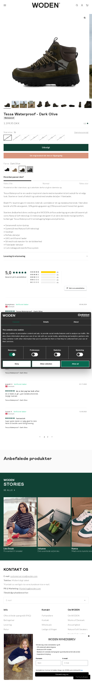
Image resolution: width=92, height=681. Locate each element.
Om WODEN (74, 615)
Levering (8, 625)
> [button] (52, 437)
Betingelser (9, 620)
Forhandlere (47, 615)
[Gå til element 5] (39, 105)
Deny (17, 364)
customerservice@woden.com (23, 576)
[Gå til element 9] (71, 105)
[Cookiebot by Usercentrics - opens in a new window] (79, 315)
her (82, 670)
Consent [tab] (16, 322)
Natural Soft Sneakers (78, 629)
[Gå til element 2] (15, 105)
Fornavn (39, 658)
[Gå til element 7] (55, 105)
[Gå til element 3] (23, 105)
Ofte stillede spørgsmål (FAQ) (17, 615)
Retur (6, 629)
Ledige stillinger (49, 629)
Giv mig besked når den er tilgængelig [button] (46, 155)
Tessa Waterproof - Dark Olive (16, 373)
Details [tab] (46, 322)
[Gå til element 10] (79, 105)
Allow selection (46, 364)
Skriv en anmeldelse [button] (76, 288)
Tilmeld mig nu (61, 674)
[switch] (35, 354)
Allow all (75, 364)
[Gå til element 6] (47, 105)
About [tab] (76, 322)
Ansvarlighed (74, 625)
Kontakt (45, 620)
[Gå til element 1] (7, 105)
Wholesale (47, 625)
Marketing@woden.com (30, 588)
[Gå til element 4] (31, 105)
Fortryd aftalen (82, 677)
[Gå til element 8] (63, 105)
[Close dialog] (89, 636)
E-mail (65, 658)
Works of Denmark (76, 620)
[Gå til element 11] (88, 105)
